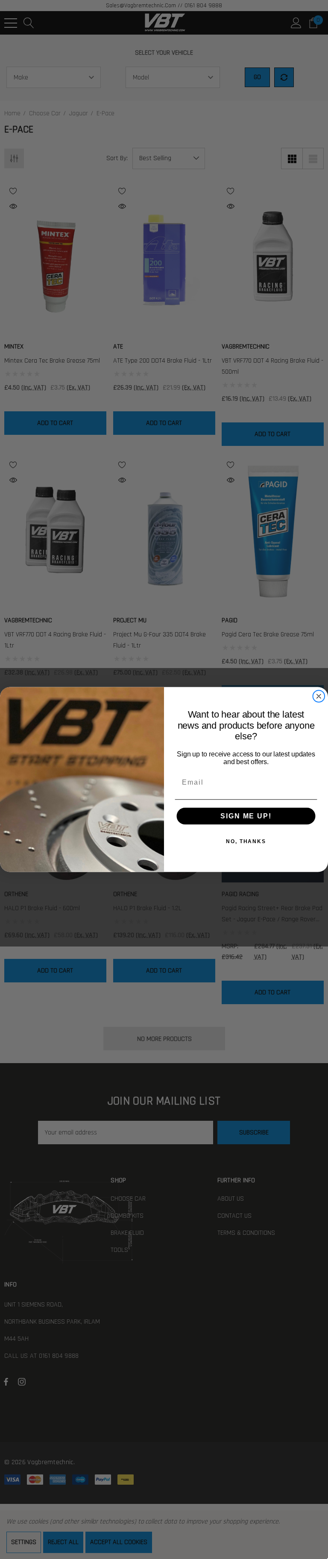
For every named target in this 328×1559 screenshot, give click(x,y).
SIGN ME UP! (245, 816)
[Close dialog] (319, 696)
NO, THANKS (246, 841)
